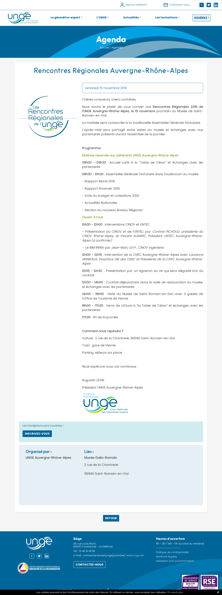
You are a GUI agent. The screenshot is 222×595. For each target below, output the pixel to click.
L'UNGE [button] (102, 17)
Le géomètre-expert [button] (65, 17)
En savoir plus (175, 592)
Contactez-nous (89, 565)
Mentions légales (166, 556)
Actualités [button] (131, 17)
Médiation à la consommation (175, 561)
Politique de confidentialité (172, 552)
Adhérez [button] (200, 18)
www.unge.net (135, 555)
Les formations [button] (166, 17)
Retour (111, 518)
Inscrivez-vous (37, 434)
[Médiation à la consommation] (39, 567)
